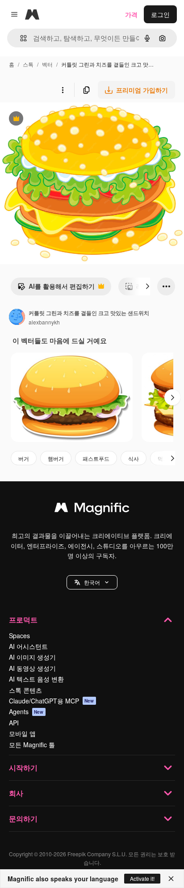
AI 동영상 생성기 (32, 668)
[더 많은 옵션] (62, 90)
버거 (23, 458)
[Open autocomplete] (20, 38)
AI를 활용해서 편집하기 (56, 288)
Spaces (19, 635)
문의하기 (23, 818)
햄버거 (56, 458)
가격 (131, 14)
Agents (26, 711)
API (14, 722)
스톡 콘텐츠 (25, 690)
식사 (133, 458)
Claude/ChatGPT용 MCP (51, 700)
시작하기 (23, 767)
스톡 (28, 64)
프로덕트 (23, 619)
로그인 (160, 14)
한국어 (92, 582)
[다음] (147, 286)
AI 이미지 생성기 (32, 656)
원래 (51, 119)
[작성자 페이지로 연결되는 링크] (17, 318)
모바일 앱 (22, 733)
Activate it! (142, 878)
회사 (16, 793)
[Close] (171, 878)
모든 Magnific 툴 (32, 744)
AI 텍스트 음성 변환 (36, 678)
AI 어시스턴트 (28, 646)
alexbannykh (44, 322)
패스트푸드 (96, 458)
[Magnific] (92, 509)
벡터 (47, 64)
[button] (92, 582)
